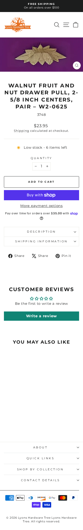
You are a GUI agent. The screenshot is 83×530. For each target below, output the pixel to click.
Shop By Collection (40, 469)
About (40, 447)
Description (41, 231)
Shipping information (41, 241)
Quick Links (40, 458)
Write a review (41, 316)
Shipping (21, 130)
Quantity (41, 158)
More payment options (41, 206)
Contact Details (40, 480)
